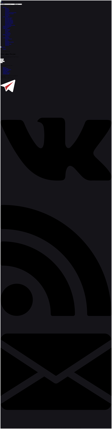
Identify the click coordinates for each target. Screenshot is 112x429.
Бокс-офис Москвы (9, 19)
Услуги (6, 39)
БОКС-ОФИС (5, 16)
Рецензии (7, 14)
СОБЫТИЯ (5, 28)
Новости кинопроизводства (10, 12)
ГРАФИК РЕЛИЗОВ (7, 26)
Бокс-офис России (8, 17)
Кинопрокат (7, 29)
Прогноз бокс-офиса (9, 23)
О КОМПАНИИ (6, 37)
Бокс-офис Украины (9, 20)
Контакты (7, 40)
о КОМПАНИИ (6, 73)
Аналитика (7, 10)
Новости (4, 7)
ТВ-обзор (7, 11)
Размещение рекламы (9, 41)
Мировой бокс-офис (9, 22)
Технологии (7, 15)
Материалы (7, 35)
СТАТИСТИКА (6, 27)
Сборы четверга (8, 24)
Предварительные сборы (10, 25)
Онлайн (6, 31)
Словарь (6, 36)
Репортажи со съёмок (9, 13)
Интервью (7, 9)
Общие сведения (8, 38)
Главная (4, 49)
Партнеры (7, 43)
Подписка (7, 45)
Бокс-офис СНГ (8, 18)
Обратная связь (8, 44)
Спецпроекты (8, 33)
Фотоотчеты (7, 32)
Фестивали (7, 30)
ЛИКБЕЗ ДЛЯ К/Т (6, 34)
